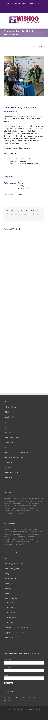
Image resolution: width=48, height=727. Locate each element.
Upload (8, 447)
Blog (7, 412)
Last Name (8, 667)
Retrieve (8, 477)
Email (6, 675)
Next (41, 46)
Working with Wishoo (14, 457)
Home (7, 422)
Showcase (9, 442)
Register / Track (11, 472)
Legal (7, 427)
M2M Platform (11, 599)
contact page (16, 697)
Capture (21, 183)
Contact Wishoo (11, 417)
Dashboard (9, 467)
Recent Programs (12, 437)
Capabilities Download (14, 632)
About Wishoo (11, 407)
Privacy (8, 432)
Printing (21, 186)
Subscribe (8, 683)
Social (7, 482)
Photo (20, 195)
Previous (32, 46)
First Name (8, 660)
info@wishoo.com (35, 3)
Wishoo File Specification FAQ (17, 452)
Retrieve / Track (24, 188)
